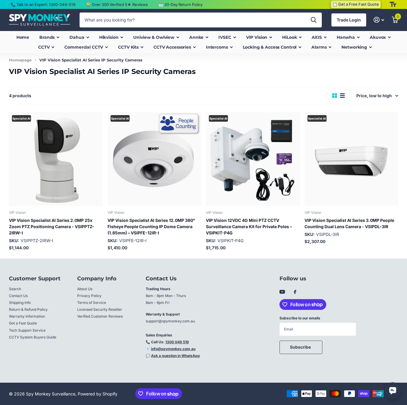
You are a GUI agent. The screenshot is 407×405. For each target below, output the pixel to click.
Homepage (20, 60)
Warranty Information (27, 316)
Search (15, 289)
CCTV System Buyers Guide (32, 337)
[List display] (342, 96)
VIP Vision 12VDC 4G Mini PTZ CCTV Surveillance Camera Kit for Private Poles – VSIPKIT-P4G (249, 226)
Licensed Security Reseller (99, 309)
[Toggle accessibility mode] (393, 4)
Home (22, 37)
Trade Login (349, 19)
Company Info (96, 278)
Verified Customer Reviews (100, 316)
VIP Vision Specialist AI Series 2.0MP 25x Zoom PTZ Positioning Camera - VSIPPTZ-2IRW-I (51, 226)
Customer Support (34, 278)
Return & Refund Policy (28, 309)
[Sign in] (378, 20)
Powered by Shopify (97, 393)
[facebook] (295, 292)
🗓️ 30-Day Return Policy (181, 4)
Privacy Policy (89, 295)
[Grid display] (334, 96)
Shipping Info (20, 302)
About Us (84, 289)
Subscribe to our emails (299, 318)
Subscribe (301, 347)
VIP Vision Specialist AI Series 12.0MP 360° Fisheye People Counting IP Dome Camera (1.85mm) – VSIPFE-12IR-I (151, 226)
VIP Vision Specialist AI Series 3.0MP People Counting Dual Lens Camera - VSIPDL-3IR (349, 223)
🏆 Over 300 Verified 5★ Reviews (117, 4)
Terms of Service (91, 302)
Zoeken (313, 20)
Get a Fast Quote (23, 323)
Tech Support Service (27, 330)
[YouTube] (282, 292)
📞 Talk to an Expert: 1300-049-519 (43, 4)
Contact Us (18, 295)
